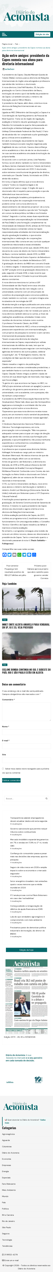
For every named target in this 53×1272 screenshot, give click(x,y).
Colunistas (7, 1146)
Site (4, 754)
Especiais (6, 1177)
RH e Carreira (8, 1215)
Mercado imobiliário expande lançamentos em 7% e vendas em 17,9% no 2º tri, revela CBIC (29, 842)
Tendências (7, 1246)
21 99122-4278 (11, 1254)
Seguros (5, 1233)
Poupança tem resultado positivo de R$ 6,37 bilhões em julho (15, 572)
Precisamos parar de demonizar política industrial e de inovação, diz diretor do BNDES (28, 930)
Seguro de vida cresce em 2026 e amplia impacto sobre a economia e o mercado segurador (28, 870)
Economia (6, 1159)
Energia (5, 1171)
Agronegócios (8, 1134)
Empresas (6, 1165)
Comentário (8, 699)
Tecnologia (7, 1240)
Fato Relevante (9, 1184)
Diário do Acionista (10, 1153)
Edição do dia (42, 34)
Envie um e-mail (11, 1260)
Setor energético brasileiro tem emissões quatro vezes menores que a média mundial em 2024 (28, 884)
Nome (5, 726)
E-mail (5, 740)
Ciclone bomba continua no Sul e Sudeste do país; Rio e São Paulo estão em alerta (26, 671)
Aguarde (6, 1140)
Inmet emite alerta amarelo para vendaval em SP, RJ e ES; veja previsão (26, 626)
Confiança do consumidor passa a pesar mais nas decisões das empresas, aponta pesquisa (28, 856)
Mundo (5, 1196)
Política (5, 1208)
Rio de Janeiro (8, 1221)
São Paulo (6, 1227)
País (4, 620)
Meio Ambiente (9, 1190)
